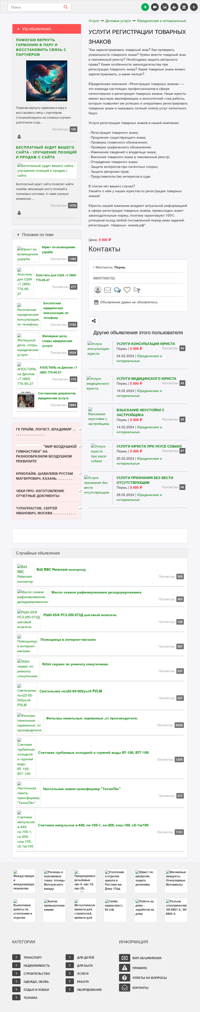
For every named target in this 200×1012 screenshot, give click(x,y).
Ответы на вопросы (149, 977)
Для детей (85, 957)
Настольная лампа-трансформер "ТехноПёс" (82, 788)
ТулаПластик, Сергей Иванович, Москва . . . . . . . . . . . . (46, 510)
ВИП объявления (146, 958)
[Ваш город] (184, 7)
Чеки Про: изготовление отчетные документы (40, 493)
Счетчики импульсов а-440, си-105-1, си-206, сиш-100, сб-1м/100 (93, 824)
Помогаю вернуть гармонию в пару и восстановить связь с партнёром (41, 47)
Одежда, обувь (36, 981)
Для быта (84, 965)
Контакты (140, 987)
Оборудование (89, 989)
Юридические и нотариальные (161, 20)
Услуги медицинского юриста (146, 378)
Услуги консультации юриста (146, 343)
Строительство (36, 973)
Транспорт (32, 957)
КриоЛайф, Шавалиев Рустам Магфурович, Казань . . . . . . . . (44, 476)
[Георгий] (19, 212)
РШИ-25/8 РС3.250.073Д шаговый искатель (80, 614)
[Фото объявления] (165, 7)
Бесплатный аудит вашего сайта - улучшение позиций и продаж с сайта (46, 152)
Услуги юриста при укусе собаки (149, 446)
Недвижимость (36, 965)
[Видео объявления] (155, 7)
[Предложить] (94, 320)
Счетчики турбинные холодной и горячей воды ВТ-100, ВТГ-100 (93, 752)
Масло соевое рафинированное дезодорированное (96, 592)
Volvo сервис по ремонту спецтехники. (75, 663)
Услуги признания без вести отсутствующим (145, 480)
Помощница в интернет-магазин (68, 639)
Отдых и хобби (36, 989)
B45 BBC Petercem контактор (61, 569)
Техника (30, 997)
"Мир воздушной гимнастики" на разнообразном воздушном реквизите (46, 453)
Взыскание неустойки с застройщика (140, 412)
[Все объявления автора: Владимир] (97, 290)
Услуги (94, 20)
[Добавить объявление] (145, 7)
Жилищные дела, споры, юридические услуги (57, 341)
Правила (139, 968)
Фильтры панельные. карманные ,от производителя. (92, 718)
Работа (82, 981)
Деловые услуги (118, 20)
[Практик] (19, 136)
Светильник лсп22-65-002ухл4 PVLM (71, 690)
